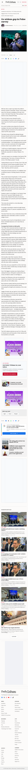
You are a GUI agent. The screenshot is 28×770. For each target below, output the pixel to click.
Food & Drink (17, 723)
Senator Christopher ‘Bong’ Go (7, 15)
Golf (2, 754)
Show (16, 721)
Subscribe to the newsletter (10, 374)
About (16, 751)
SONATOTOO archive (19, 749)
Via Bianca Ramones (9, 25)
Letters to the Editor (19, 709)
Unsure (10, 413)
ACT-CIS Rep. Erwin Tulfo (16, 11)
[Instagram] (6, 697)
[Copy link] (18, 59)
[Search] (18, 2)
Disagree (16, 413)
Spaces (16, 730)
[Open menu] (2, 2)
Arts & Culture (18, 726)
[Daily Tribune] (8, 691)
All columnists (17, 703)
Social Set (17, 728)
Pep (2, 724)
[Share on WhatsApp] (11, 59)
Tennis (2, 760)
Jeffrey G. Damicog (5, 608)
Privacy (16, 757)
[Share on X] (8, 59)
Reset (11, 55)
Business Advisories (5, 726)
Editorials (17, 705)
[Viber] (11, 697)
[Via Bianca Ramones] (2, 25)
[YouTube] (8, 697)
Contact (16, 753)
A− (7, 55)
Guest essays (17, 707)
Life (16, 718)
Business (3, 718)
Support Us (17, 761)
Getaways (17, 724)
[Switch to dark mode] (20, 2)
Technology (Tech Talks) (6, 728)
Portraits (3, 723)
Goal (2, 756)
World (2, 711)
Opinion (17, 701)
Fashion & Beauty (18, 732)
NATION (2, 9)
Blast (2, 764)
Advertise (17, 755)
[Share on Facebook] (6, 59)
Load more (14, 636)
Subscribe (24, 2)
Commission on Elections (6, 11)
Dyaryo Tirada (4, 713)
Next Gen (17, 738)
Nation (2, 709)
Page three (3, 705)
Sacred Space (17, 740)
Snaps (16, 744)
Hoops (2, 750)
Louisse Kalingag (4, 632)
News (2, 701)
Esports (2, 762)
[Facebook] (2, 697)
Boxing (2, 758)
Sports (3, 748)
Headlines (3, 703)
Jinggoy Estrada (4, 13)
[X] (4, 697)
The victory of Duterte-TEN (13, 13)
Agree (5, 413)
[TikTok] (13, 697)
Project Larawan (18, 742)
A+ (14, 55)
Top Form (17, 736)
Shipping (3, 721)
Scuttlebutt (17, 711)
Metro (2, 707)
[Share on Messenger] (16, 59)
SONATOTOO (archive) (5, 715)
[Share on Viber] (13, 59)
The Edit (16, 734)
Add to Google (13, 433)
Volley (2, 752)
